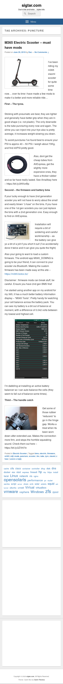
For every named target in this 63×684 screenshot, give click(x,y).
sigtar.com (31, 5)
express (25, 472)
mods (16, 456)
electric (43, 453)
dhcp (43, 468)
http (44, 472)
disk (48, 468)
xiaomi (52, 456)
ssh (57, 484)
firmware (51, 453)
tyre (47, 456)
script (13, 483)
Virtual (29, 487)
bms (37, 453)
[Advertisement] (31, 524)
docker (7, 472)
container (26, 468)
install (55, 472)
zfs (48, 491)
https (49, 472)
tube (42, 456)
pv (45, 480)
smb (31, 483)
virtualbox (41, 487)
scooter (32, 456)
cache (6, 468)
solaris (43, 483)
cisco (18, 468)
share (26, 483)
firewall (33, 472)
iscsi (6, 476)
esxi (19, 472)
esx (13, 472)
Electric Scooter (20, 453)
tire (38, 456)
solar (37, 483)
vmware (11, 491)
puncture (24, 456)
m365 (7, 456)
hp (40, 471)
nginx (36, 476)
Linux (14, 475)
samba (7, 483)
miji (11, 456)
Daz (30, 52)
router (50, 480)
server (20, 484)
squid (51, 483)
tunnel (6, 488)
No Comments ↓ (42, 52)
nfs (30, 476)
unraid (21, 487)
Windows (37, 491)
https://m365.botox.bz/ (16, 274)
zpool (55, 492)
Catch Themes (39, 680)
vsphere (24, 491)
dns (54, 468)
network (23, 476)
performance (35, 480)
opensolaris (15, 479)
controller (36, 468)
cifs (12, 468)
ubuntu (13, 487)
